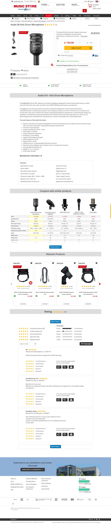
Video (96, 18)
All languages (86, 344)
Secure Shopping (31, 484)
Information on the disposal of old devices (26, 78)
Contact (13, 519)
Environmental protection (45, 480)
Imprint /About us (62, 522)
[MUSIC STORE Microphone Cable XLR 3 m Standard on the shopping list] (31, 263)
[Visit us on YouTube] (99, 519)
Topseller (45, 18)
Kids (80, 15)
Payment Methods (31, 479)
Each (91, 42)
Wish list (26, 70)
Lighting (67, 15)
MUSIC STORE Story (17, 484)
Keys (31, 15)
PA (42, 15)
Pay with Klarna (30, 481)
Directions (44, 486)
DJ (61, 15)
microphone (54, 103)
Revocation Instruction (81, 522)
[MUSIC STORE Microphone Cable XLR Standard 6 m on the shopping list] (96, 263)
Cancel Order (45, 489)
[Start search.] (85, 10)
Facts (12, 481)
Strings (37, 15)
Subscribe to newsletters (31, 469)
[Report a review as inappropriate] (71, 367)
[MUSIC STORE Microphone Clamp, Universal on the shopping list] (75, 263)
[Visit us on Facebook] (94, 519)
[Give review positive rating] (58, 367)
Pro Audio (48, 15)
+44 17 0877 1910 (72, 72)
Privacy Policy (71, 522)
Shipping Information (17, 487)
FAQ (12, 490)
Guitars (13, 15)
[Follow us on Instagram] (97, 519)
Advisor (87, 18)
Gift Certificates (46, 483)
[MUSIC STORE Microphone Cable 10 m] (45, 275)
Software (56, 15)
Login (91, 1)
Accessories (96, 15)
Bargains (17, 18)
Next (100, 284)
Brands (74, 18)
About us (13, 479)
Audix (24, 109)
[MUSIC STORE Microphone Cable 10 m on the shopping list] (53, 263)
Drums (25, 15)
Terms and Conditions (94, 522)
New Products (31, 18)
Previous (11, 284)
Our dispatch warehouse (30, 488)
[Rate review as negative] (65, 367)
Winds (74, 15)
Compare (23, 304)
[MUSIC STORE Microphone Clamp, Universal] (66, 275)
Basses (19, 15)
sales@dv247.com (18, 1)
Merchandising (60, 18)
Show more (54, 247)
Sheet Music (87, 15)
